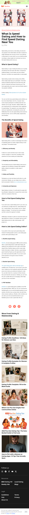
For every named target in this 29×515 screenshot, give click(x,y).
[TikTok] (5, 471)
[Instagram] (2, 471)
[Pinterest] (10, 306)
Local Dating (18, 482)
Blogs (16, 484)
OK (26, 511)
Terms (16, 495)
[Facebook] (19, 306)
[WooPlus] (5, 6)
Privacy (17, 497)
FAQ (2, 497)
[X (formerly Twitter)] (14, 306)
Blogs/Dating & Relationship (11, 30)
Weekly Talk (5, 484)
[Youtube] (12, 471)
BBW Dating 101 (6, 482)
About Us (4, 500)
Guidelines (5, 495)
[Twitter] (16, 471)
